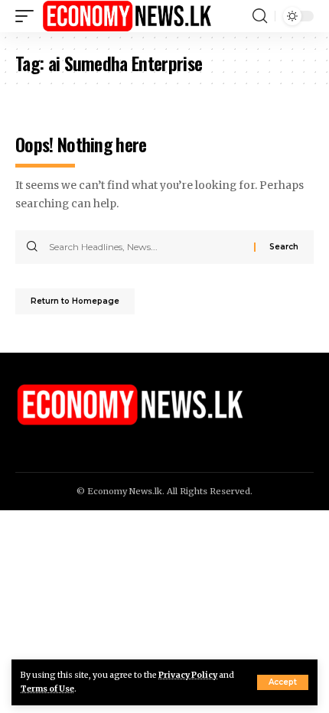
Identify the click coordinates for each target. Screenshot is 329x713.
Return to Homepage (75, 301)
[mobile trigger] (28, 16)
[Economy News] (127, 16)
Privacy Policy (187, 675)
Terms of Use (47, 689)
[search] (260, 16)
